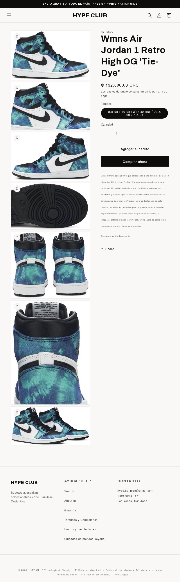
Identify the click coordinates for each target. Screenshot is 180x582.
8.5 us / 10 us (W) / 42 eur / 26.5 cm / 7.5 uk (134, 113)
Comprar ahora (135, 161)
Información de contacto (95, 574)
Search (69, 491)
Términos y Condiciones (81, 520)
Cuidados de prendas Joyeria (84, 539)
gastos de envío (117, 91)
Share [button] (109, 249)
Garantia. (70, 510)
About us (70, 500)
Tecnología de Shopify (57, 570)
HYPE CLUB (36, 570)
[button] (9, 15)
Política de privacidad (88, 570)
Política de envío (67, 574)
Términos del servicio (149, 570)
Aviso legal (121, 574)
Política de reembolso (119, 570)
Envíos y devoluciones (80, 529)
